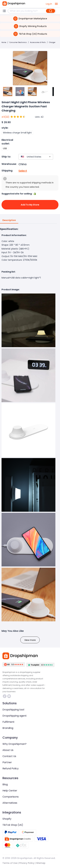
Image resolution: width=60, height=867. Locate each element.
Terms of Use (9, 863)
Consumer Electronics (18, 42)
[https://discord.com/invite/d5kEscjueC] (9, 696)
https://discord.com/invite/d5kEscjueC (9, 696)
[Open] (50, 157)
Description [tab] (9, 220)
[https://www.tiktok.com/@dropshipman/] (4, 696)
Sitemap (40, 863)
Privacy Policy (26, 863)
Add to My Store (30, 204)
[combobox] (31, 157)
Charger (52, 42)
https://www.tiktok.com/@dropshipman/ (5, 696)
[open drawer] (56, 4)
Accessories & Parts (38, 42)
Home (4, 42)
